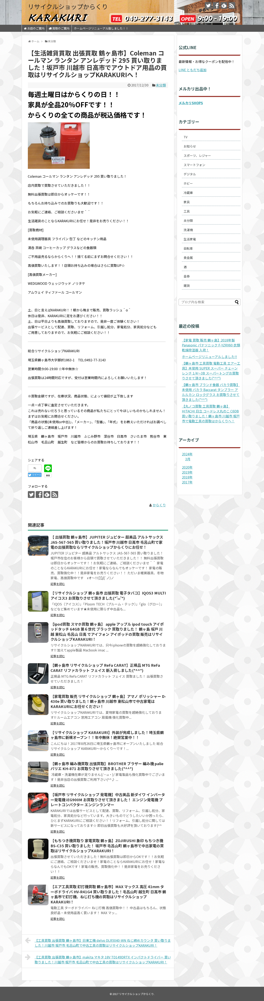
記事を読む (58, 584)
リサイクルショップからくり (68, 6)
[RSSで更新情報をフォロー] (231, 5)
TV (185, 137)
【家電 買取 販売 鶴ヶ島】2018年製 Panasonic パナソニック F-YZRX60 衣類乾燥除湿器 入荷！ (211, 345)
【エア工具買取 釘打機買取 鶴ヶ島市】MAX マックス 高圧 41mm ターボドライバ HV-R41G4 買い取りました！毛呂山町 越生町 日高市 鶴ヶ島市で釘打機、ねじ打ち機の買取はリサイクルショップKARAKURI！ (108, 894)
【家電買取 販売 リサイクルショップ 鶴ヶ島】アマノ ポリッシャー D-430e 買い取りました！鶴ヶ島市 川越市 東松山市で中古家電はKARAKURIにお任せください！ (108, 701)
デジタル (190, 174)
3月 (187, 458)
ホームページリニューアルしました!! (209, 356)
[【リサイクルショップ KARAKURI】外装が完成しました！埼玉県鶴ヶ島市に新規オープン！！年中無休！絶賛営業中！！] (38, 740)
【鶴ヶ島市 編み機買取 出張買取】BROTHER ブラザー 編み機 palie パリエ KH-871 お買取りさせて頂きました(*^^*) (107, 766)
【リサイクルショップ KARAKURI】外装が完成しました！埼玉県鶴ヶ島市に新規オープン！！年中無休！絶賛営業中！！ (107, 735)
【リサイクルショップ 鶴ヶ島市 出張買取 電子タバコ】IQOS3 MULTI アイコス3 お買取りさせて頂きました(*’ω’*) (108, 595)
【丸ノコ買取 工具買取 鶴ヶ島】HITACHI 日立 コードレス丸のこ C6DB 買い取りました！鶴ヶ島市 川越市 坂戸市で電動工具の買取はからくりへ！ (211, 413)
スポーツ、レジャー (197, 155)
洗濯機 (188, 230)
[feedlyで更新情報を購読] (223, 5)
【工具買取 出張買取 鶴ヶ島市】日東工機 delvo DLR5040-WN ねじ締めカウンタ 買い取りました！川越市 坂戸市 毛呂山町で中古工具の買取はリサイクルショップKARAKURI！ (103, 943)
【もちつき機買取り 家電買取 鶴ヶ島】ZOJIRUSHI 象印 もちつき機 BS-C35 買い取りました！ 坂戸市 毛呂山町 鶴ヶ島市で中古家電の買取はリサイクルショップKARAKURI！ (107, 845)
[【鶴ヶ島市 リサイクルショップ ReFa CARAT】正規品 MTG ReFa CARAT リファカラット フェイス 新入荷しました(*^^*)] (38, 673)
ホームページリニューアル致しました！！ (101, 28)
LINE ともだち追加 (192, 69)
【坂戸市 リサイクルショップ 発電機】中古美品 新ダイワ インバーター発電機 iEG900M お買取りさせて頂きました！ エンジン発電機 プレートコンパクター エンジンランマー (108, 799)
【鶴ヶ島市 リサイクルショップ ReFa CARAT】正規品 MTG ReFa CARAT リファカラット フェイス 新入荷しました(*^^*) (105, 667)
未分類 (161, 85)
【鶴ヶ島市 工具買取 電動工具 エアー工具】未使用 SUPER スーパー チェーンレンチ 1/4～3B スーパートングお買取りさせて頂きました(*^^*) (211, 371)
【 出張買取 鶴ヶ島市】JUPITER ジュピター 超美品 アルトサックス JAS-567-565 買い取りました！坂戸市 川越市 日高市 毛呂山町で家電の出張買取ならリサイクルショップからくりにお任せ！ (107, 542)
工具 (187, 211)
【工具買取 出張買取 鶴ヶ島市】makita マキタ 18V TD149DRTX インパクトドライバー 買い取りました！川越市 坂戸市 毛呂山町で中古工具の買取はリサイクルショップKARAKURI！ (103, 959)
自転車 (188, 248)
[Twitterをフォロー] (208, 5)
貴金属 (188, 257)
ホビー (188, 183)
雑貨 (187, 285)
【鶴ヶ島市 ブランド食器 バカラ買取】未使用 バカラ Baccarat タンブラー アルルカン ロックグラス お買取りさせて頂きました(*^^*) (211, 392)
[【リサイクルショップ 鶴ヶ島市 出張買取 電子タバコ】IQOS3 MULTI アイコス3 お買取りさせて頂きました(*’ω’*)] (38, 601)
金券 (187, 276)
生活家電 (190, 239)
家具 (187, 202)
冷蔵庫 (188, 192)
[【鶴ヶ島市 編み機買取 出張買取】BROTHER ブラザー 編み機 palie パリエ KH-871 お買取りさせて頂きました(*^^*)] (38, 772)
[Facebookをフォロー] (216, 5)
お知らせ (190, 146)
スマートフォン (194, 165)
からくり (159, 504)
